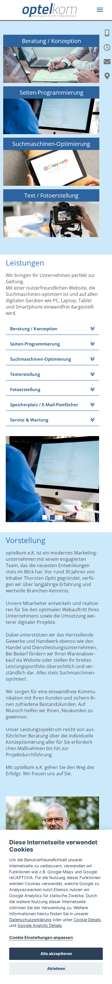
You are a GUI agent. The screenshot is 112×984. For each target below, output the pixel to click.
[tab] (52, 329)
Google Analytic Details (40, 925)
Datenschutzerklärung (30, 919)
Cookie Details (87, 919)
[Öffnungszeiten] (107, 47)
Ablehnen (56, 968)
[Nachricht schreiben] (107, 61)
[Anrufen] (107, 33)
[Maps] (107, 76)
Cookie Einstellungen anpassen (41, 937)
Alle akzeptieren (56, 953)
